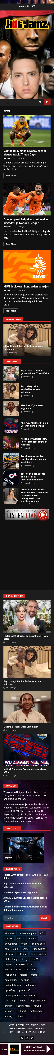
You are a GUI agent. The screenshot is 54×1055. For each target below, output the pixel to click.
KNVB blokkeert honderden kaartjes (27, 266)
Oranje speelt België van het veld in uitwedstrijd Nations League (27, 199)
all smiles (9, 933)
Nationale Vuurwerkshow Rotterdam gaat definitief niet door (11, 443)
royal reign (10, 1000)
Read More (11, 175)
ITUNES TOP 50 (16, 1031)
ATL (42, 933)
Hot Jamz (7, 158)
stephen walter (38, 1000)
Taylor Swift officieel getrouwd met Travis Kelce (11, 373)
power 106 (24, 990)
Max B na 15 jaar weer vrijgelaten (11, 408)
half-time (22, 954)
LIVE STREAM (47, 102)
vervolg (37, 1005)
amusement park (27, 933)
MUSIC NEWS (38, 1025)
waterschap (36, 1010)
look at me (10, 974)
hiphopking (11, 959)
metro (34, 974)
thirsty (8, 1005)
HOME (11, 1025)
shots (23, 1000)
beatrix (20, 938)
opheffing (10, 990)
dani (7, 948)
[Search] (40, 102)
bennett (32, 938)
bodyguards (11, 943)
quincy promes (12, 995)
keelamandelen (13, 969)
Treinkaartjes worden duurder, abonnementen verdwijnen (11, 461)
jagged (8, 964)
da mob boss (38, 943)
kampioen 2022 (24, 964)
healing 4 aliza (38, 954)
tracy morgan (23, 1005)
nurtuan (25, 979)
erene (25, 948)
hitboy (24, 959)
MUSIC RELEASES (36, 1028)
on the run (30, 985)
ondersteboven (13, 985)
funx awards (39, 948)
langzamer (30, 969)
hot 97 (35, 959)
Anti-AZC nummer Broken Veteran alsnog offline (11, 426)
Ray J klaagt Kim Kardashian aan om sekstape (11, 391)
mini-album (11, 979)
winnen (20, 1016)
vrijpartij (9, 1010)
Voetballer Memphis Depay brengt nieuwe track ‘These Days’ (27, 131)
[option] (27, 340)
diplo (15, 948)
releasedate (30, 995)
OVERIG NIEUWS (16, 1028)
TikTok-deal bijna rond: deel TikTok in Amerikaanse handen (11, 478)
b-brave (9, 938)
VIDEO (41, 1031)
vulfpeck (22, 1010)
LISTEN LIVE (22, 1025)
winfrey (9, 1016)
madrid (23, 974)
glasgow (9, 954)
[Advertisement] (27, 60)
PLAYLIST (31, 1031)
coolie (24, 943)
